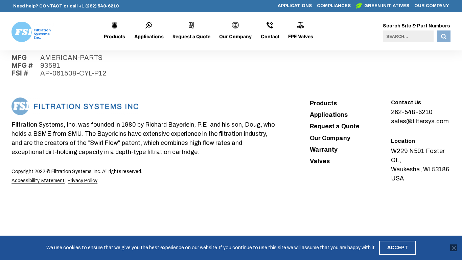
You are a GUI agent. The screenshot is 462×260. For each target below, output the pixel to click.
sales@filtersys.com (420, 121)
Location (403, 141)
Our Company (431, 5)
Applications (295, 5)
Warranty (324, 149)
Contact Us (406, 102)
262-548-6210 (412, 112)
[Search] (444, 36)
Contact (270, 36)
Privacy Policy (82, 180)
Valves (320, 161)
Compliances (334, 5)
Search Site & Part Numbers (416, 25)
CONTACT (51, 6)
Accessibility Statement (38, 180)
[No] (453, 247)
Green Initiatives (386, 5)
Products (114, 36)
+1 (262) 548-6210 (99, 6)
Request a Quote (191, 36)
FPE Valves (300, 36)
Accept (397, 247)
